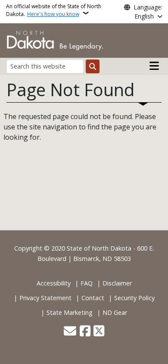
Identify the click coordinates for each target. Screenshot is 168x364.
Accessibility (54, 283)
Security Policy (134, 298)
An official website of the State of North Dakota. (53, 10)
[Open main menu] (154, 66)
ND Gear (115, 312)
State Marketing (70, 312)
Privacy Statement (45, 298)
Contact (92, 298)
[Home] (54, 39)
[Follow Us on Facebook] (85, 332)
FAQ (87, 283)
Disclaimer (117, 283)
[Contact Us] (70, 332)
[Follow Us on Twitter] (98, 332)
